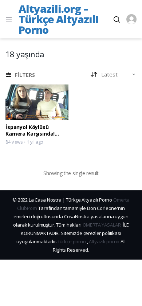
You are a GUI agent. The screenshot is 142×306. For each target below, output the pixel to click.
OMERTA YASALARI (102, 225)
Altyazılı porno (104, 241)
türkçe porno (72, 241)
